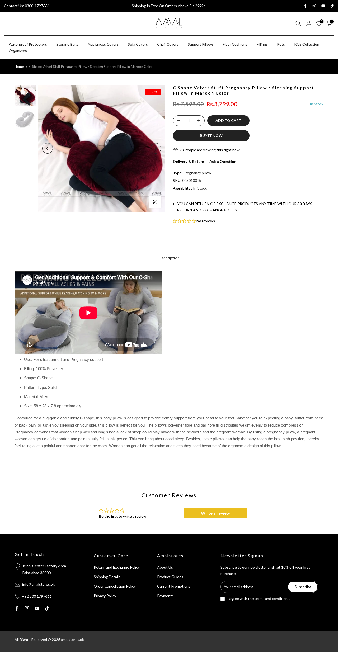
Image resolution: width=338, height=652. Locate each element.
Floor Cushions (235, 44)
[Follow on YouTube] (323, 6)
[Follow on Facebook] (305, 6)
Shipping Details (107, 576)
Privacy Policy (105, 595)
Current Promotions (173, 586)
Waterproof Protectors (28, 44)
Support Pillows (201, 44)
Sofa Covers (138, 44)
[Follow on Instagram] (314, 6)
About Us (165, 567)
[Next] (156, 148)
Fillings (262, 44)
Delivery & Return (188, 161)
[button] (184, 221)
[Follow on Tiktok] (332, 6)
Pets (281, 44)
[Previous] (47, 148)
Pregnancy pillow (197, 173)
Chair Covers (168, 44)
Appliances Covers (103, 44)
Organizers (18, 50)
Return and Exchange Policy (117, 567)
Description (169, 258)
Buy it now (211, 135)
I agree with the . (258, 598)
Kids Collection (306, 44)
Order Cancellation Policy (115, 586)
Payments (165, 595)
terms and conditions (272, 598)
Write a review (215, 513)
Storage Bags (67, 44)
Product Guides (170, 576)
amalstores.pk (72, 639)
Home (19, 66)
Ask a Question (222, 161)
